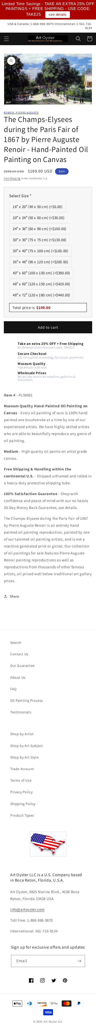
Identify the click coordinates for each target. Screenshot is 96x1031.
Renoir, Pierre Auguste (21, 112)
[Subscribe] (79, 961)
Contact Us (19, 654)
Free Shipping (12, 178)
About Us (18, 677)
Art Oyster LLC (53, 1021)
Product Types (22, 815)
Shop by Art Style (24, 757)
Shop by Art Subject (26, 745)
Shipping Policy (23, 803)
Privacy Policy (21, 792)
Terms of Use (20, 780)
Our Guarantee (22, 665)
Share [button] (14, 596)
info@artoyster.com (27, 909)
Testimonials (20, 712)
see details (58, 14)
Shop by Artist (22, 734)
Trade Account (22, 769)
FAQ (13, 689)
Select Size (20, 195)
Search (16, 642)
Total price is (31, 307)
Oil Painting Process (26, 700)
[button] (6, 38)
